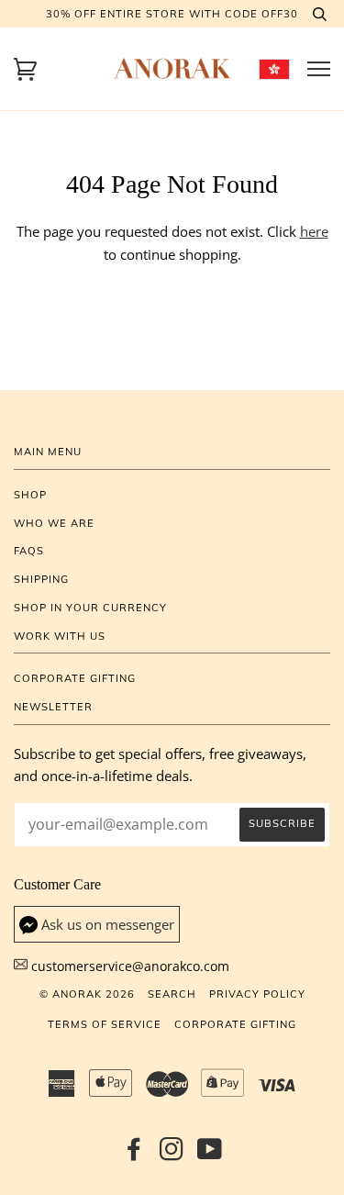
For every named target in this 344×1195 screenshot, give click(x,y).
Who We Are (54, 523)
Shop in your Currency (90, 607)
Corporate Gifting (75, 678)
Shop (30, 494)
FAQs (29, 550)
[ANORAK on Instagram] (172, 1154)
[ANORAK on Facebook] (134, 1154)
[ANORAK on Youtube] (210, 1154)
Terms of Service (104, 1024)
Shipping (41, 579)
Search (172, 994)
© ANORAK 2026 (87, 994)
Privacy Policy (257, 994)
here (314, 231)
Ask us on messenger (107, 924)
